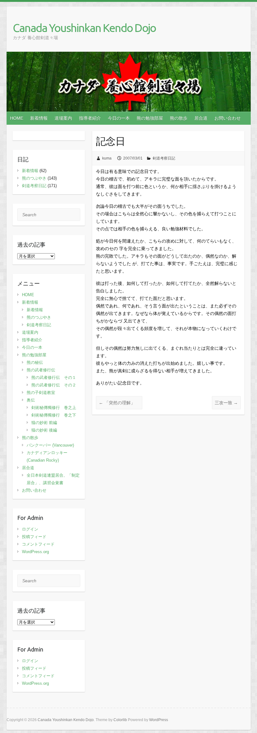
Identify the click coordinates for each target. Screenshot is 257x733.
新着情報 (39, 118)
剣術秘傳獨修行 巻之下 (53, 415)
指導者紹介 (90, 118)
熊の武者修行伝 (41, 370)
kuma (107, 158)
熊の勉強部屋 (150, 118)
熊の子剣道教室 (41, 392)
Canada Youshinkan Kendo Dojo (84, 27)
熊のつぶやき (34, 178)
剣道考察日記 (164, 158)
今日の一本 (119, 118)
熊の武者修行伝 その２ (53, 385)
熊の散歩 (178, 118)
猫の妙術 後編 (44, 430)
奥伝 (31, 400)
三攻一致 (226, 402)
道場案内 (63, 118)
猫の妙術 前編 (44, 422)
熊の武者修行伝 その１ (53, 377)
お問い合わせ (227, 118)
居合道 (200, 118)
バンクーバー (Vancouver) (50, 445)
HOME (16, 118)
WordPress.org (35, 551)
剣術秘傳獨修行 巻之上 (53, 407)
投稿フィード (34, 536)
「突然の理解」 (119, 402)
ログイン (30, 529)
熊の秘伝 (35, 362)
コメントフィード (38, 544)
